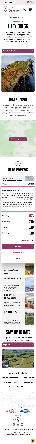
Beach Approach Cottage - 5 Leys (10, 296)
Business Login (8, 433)
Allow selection (18, 252)
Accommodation (27, 378)
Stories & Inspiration (10, 378)
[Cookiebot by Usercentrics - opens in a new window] (26, 184)
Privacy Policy (18, 433)
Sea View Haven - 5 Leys (12, 278)
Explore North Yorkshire (18, 373)
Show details (26, 240)
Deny (18, 258)
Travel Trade (22, 387)
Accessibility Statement (22, 434)
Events (11, 387)
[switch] (31, 221)
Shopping (17, 382)
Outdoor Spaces (18, 22)
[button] (30, 9)
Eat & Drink (7, 382)
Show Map (15, 139)
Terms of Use (10, 434)
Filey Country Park (11, 312)
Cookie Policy (28, 433)
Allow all (18, 246)
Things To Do (28, 382)
